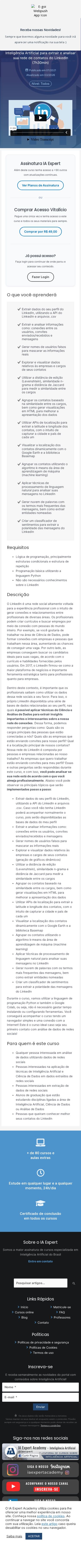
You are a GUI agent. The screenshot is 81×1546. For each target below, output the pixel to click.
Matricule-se (62, 1307)
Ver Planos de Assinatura (40, 185)
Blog (24, 1317)
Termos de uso (43, 1352)
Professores (62, 1317)
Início (24, 1307)
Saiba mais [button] (14, 1536)
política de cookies (51, 1516)
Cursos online (24, 1312)
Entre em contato (40, 1261)
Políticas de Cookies (43, 1347)
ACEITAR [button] (34, 1536)
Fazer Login (40, 277)
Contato (43, 1322)
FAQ (62, 1312)
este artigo (49, 1524)
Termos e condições (50, 1425)
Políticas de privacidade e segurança (43, 1342)
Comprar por (40, 231)
